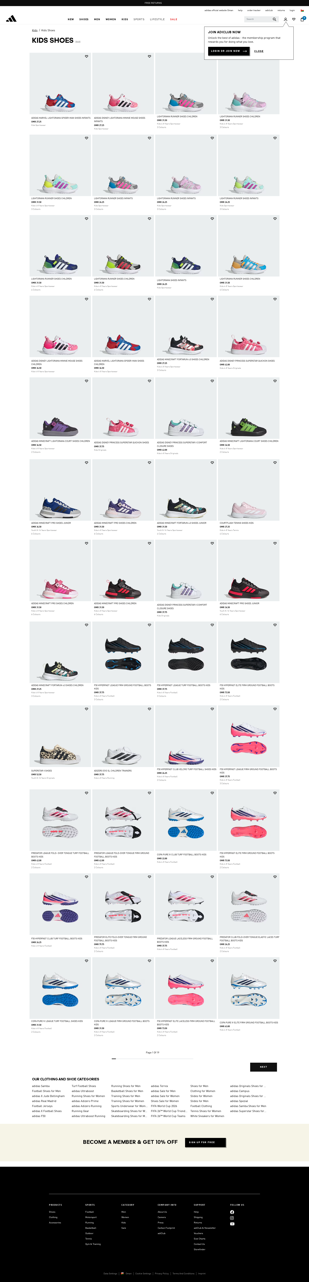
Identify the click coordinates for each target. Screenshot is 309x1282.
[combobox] (261, 19)
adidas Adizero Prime (85, 1101)
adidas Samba (41, 1086)
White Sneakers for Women (207, 1116)
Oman (129, 1274)
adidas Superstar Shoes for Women (248, 1111)
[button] (71, 19)
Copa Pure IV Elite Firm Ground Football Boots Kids (249, 1023)
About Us (162, 1212)
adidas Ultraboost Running (88, 1116)
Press (160, 1223)
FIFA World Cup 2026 (164, 1106)
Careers (162, 1217)
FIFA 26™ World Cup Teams (168, 1116)
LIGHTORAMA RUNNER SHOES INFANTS (113, 199)
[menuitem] (71, 19)
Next (263, 1067)
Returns (198, 1223)
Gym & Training (93, 1244)
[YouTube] (232, 1224)
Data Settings (110, 1274)
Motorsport (91, 1217)
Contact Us (199, 1244)
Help (196, 1212)
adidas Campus (239, 1091)
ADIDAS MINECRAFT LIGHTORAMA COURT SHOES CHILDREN (60, 441)
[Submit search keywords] (274, 19)
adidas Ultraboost (83, 1091)
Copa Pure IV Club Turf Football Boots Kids (181, 855)
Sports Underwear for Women (129, 1106)
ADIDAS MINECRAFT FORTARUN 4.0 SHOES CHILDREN (183, 360)
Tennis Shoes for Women (205, 1111)
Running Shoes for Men (126, 1086)
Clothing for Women (202, 1091)
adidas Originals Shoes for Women (248, 1096)
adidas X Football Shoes (47, 1111)
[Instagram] (232, 1218)
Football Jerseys (42, 1106)
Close (259, 51)
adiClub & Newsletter (205, 1228)
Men (123, 1212)
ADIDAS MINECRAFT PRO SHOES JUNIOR (51, 523)
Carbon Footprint (166, 1228)
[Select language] (302, 10)
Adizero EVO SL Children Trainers (113, 771)
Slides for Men (199, 1101)
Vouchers (198, 1233)
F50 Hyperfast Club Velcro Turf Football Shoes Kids (186, 769)
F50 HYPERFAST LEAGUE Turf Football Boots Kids (183, 685)
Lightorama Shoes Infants (171, 280)
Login (292, 10)
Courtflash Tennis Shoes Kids (237, 523)
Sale (123, 1228)
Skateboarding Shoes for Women (129, 1111)
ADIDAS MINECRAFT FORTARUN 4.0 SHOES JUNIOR (181, 523)
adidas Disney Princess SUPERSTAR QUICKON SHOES (247, 361)
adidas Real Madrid (44, 1101)
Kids (35, 30)
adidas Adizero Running (87, 1106)
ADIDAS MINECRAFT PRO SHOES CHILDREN (115, 523)
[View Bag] (302, 19)
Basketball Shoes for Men (127, 1091)
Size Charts (199, 1239)
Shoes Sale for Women (165, 1101)
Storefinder (199, 1249)
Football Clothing (201, 1106)
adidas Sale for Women (165, 1096)
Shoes (52, 1212)
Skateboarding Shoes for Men (129, 1116)
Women (125, 1217)
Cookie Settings (143, 1274)
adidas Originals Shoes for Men (248, 1086)
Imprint (201, 1274)
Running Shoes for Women (88, 1096)
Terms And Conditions (183, 1274)
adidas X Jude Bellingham (48, 1096)
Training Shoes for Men (125, 1096)
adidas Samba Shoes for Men (248, 1106)
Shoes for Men (199, 1086)
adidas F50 (38, 1116)
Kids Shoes (48, 30)
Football (89, 1212)
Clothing (53, 1217)
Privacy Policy (162, 1274)
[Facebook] (232, 1212)
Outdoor (89, 1233)
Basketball (90, 1228)
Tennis (88, 1239)
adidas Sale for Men (163, 1091)
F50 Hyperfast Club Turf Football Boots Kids (56, 939)
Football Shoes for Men (46, 1091)
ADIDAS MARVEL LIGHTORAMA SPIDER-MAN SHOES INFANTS (60, 118)
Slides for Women (201, 1096)
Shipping (198, 1217)
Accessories (55, 1223)
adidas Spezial (239, 1101)
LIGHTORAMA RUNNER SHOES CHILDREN (177, 117)
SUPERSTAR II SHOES (41, 771)
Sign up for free (202, 1142)
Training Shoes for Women (127, 1101)
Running (89, 1223)
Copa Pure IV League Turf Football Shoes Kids (57, 1021)
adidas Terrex (159, 1086)
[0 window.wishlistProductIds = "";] (294, 19)
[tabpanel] (154, 565)
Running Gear (80, 1111)
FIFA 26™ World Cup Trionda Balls (169, 1111)
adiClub (161, 1233)
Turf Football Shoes (84, 1086)
